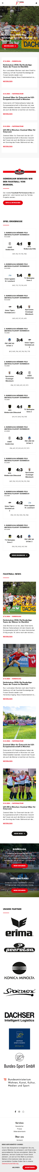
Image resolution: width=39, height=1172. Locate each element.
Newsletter (19, 1126)
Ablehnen (16, 1167)
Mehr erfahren (19, 866)
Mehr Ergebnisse (18, 555)
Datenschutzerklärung (10, 1163)
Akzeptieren (30, 1167)
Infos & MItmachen (12, 203)
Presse (19, 1129)
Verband (19, 1140)
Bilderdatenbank (19, 1131)
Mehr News (18, 833)
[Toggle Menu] (3, 3)
